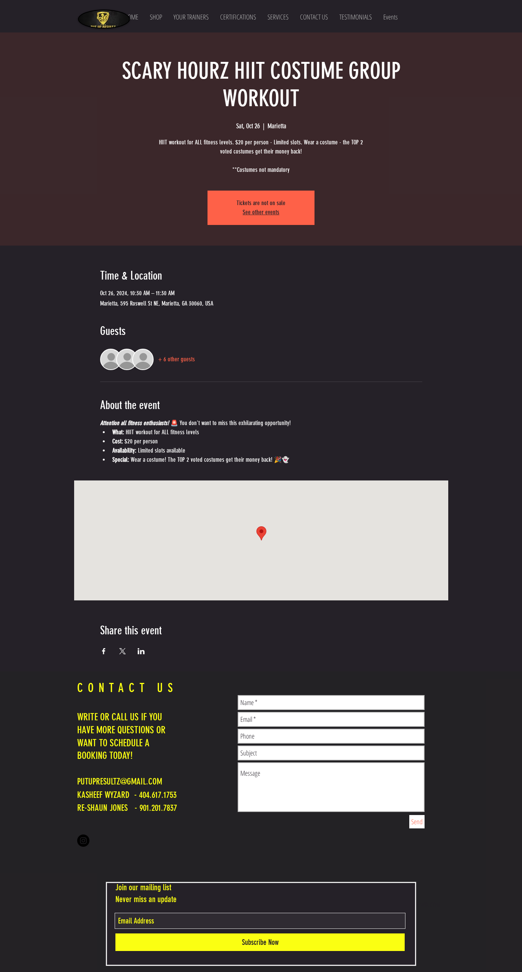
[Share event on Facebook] (103, 651)
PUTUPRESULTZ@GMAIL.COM (119, 781)
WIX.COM (430, 905)
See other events (261, 212)
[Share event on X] (122, 651)
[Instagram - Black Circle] (83, 841)
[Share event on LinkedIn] (141, 651)
